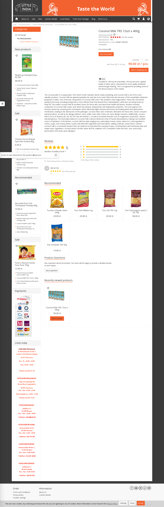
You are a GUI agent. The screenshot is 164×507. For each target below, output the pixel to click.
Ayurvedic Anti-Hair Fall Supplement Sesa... (25, 99)
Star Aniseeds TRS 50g (57, 245)
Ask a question (51, 270)
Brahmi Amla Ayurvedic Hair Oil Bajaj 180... (27, 219)
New (40, 19)
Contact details (51, 19)
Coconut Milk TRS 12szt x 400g (57, 308)
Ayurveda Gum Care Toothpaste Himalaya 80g (26, 204)
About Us (25, 19)
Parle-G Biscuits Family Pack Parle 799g (25, 264)
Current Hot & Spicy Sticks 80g (27, 85)
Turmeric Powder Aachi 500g (57, 211)
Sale (33, 19)
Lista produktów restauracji (29, 42)
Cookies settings (19, 498)
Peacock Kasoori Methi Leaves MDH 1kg (25, 274)
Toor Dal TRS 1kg (109, 210)
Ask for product (106, 54)
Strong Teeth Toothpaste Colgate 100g (26, 94)
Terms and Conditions (21, 492)
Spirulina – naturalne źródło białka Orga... (27, 104)
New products (23, 49)
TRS (111, 40)
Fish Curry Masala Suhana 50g (28, 149)
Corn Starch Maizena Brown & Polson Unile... (27, 282)
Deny (132, 503)
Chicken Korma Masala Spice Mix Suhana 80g (25, 140)
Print (103, 79)
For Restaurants (24, 38)
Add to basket (57, 318)
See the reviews (127, 37)
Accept (140, 503)
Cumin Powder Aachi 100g (26, 223)
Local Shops (65, 19)
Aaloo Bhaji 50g (22, 232)
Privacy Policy (112, 504)
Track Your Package (81, 19)
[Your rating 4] (118, 37)
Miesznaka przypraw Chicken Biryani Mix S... (27, 158)
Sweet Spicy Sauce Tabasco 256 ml (27, 89)
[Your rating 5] (120, 37)
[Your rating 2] (113, 37)
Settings (123, 503)
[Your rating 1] (111, 37)
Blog (93, 19)
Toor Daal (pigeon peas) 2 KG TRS (136, 211)
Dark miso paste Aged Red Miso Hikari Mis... (26, 214)
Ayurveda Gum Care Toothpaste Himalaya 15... (26, 228)
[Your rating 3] (115, 37)
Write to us (102, 19)
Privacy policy (18, 495)
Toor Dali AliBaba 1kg (83, 210)
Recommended (52, 183)
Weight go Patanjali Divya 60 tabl (26, 76)
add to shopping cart (139, 70)
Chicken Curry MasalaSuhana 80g (27, 169)
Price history (104, 49)
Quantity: (135, 60)
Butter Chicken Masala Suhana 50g (25, 163)
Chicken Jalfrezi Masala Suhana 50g (25, 153)
